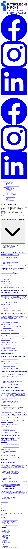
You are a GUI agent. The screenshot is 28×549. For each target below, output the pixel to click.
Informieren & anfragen (8, 195)
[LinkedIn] (14, 95)
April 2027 (5, 538)
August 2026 (6, 530)
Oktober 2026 (6, 532)
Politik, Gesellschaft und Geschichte (11, 522)
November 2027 (6, 542)
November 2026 (6, 534)
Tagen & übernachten (8, 187)
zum (21, 212)
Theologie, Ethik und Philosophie (10, 525)
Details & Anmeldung (5, 259)
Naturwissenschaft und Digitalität (10, 521)
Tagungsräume (9, 189)
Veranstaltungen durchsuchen (7, 513)
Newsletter (8, 199)
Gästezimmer (9, 192)
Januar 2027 (5, 536)
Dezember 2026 (6, 535)
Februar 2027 (6, 537)
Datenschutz (6, 544)
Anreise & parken (10, 188)
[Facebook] (14, 40)
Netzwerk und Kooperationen (12, 186)
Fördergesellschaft (10, 200)
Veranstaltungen (9, 182)
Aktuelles (8, 198)
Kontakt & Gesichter (10, 197)
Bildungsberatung (10, 184)
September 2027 (6, 541)
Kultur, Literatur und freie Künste (10, 520)
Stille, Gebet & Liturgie (11, 194)
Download (3, 213)
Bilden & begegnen (7, 181)
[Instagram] (14, 67)
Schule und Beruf (7, 523)
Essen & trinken (9, 193)
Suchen (2, 514)
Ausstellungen (9, 183)
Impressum (5, 546)
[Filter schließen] (1, 508)
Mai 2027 (5, 540)
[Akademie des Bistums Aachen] (14, 13)
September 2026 (6, 531)
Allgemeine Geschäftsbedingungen (10, 547)
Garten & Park (9, 190)
